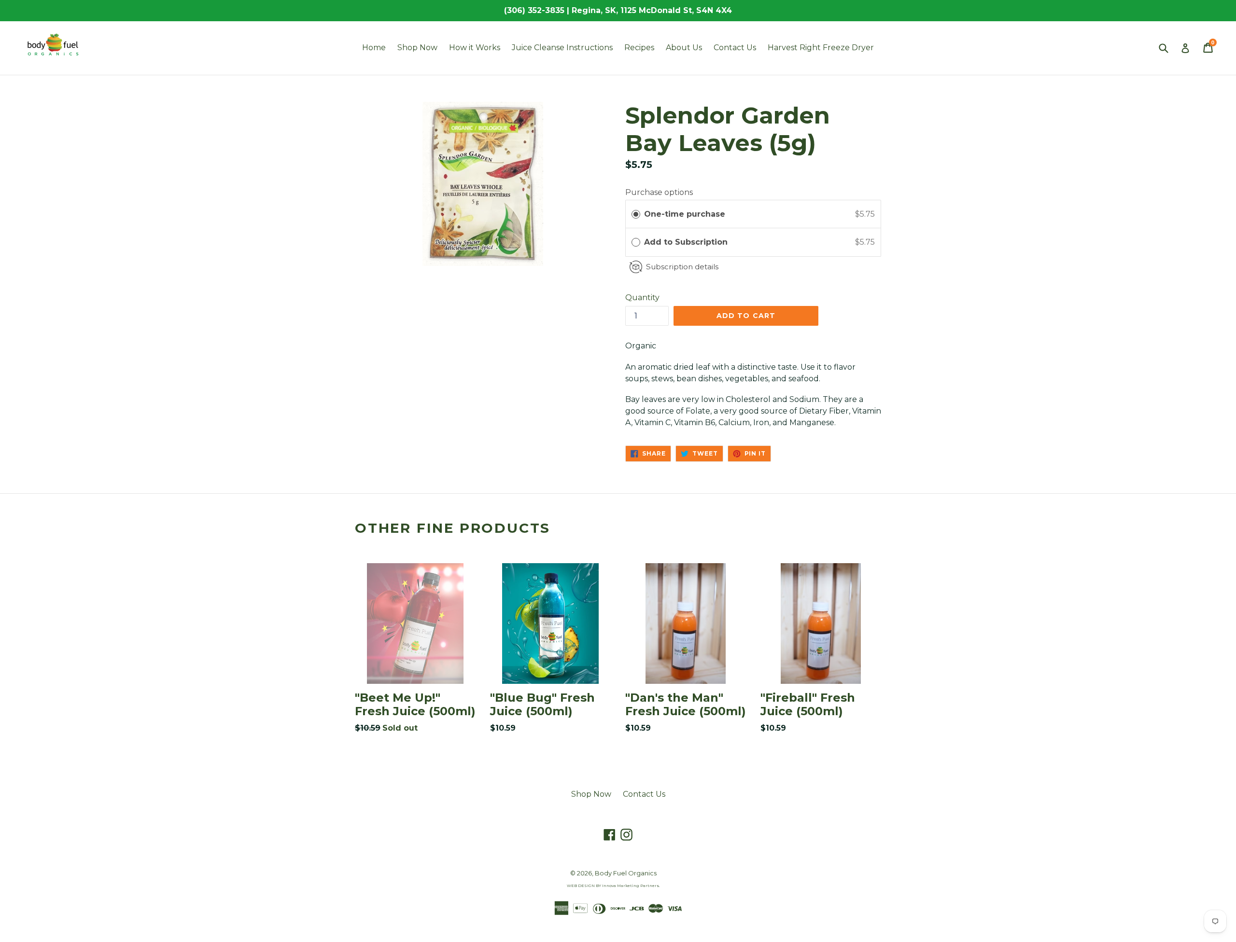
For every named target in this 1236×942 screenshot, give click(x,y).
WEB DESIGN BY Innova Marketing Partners (613, 885)
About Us (684, 47)
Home (374, 47)
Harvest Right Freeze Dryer (821, 47)
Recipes (639, 47)
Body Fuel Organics (626, 873)
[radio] (636, 214)
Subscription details (682, 266)
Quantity (642, 297)
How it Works (474, 47)
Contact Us (735, 47)
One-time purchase (684, 214)
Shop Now (417, 47)
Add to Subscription (687, 242)
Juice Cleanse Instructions (562, 47)
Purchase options (659, 192)
